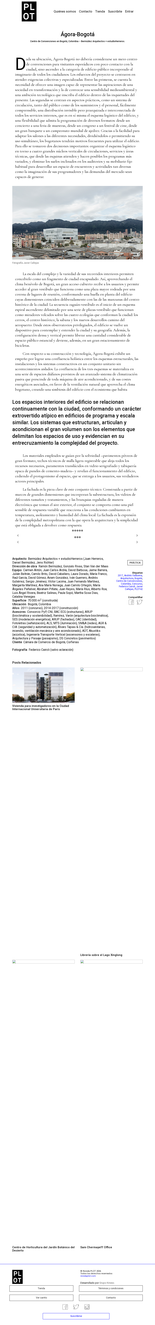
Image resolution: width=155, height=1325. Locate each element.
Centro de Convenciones (129, 581)
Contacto (85, 11)
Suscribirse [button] (76, 1316)
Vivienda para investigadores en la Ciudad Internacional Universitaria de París (40, 707)
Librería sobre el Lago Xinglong (101, 955)
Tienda (100, 11)
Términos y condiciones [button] (110, 1288)
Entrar (129, 11)
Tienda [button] (41, 1288)
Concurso (137, 584)
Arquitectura (126, 578)
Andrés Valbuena (133, 575)
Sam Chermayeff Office (96, 1247)
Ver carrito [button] (41, 1297)
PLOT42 (139, 589)
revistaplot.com (88, 1276)
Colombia (126, 584)
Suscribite (115, 11)
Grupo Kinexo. (107, 1282)
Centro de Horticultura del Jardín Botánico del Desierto (43, 1249)
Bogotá (138, 578)
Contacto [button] (111, 1297)
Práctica (135, 562)
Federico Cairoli (39, 650)
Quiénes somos (65, 11)
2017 (120, 575)
